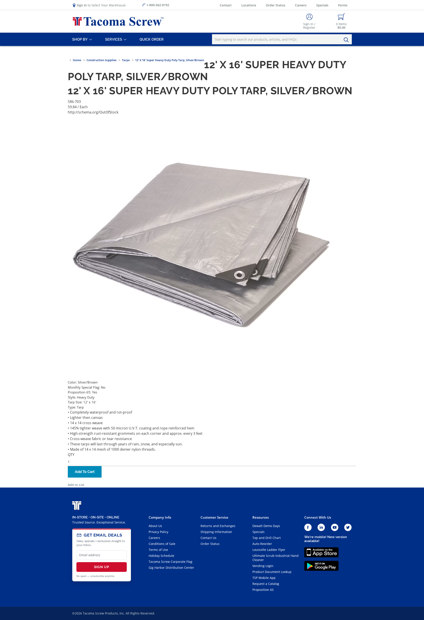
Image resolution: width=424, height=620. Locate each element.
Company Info (160, 517)
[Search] (347, 40)
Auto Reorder (262, 544)
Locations (248, 5)
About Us (155, 526)
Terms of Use (158, 550)
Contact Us (208, 538)
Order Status (275, 5)
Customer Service (214, 517)
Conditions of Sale (162, 544)
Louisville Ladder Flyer (268, 550)
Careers (301, 5)
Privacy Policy (158, 532)
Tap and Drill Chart (266, 538)
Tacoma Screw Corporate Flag (170, 562)
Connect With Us (317, 517)
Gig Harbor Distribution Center (171, 567)
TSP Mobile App (264, 578)
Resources (260, 517)
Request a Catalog (265, 584)
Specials (322, 5)
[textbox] (282, 39)
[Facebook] (308, 527)
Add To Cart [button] (85, 472)
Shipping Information (216, 532)
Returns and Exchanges (218, 526)
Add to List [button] (76, 485)
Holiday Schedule (161, 556)
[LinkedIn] (321, 527)
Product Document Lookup (272, 572)
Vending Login (262, 566)
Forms (342, 5)
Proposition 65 (263, 590)
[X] (348, 527)
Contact (226, 5)
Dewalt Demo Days (266, 526)
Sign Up (101, 567)
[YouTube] (334, 527)
